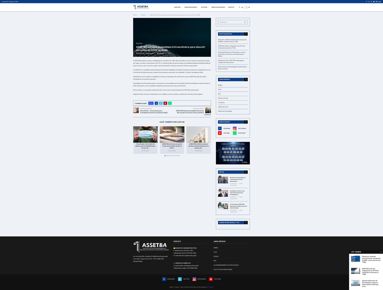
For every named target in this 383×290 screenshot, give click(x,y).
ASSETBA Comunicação (146, 53)
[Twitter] (369, 1)
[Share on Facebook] (156, 103)
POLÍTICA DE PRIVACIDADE (223, 269)
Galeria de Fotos (223, 107)
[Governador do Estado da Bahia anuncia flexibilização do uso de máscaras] (145, 134)
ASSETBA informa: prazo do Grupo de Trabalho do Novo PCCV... (172, 146)
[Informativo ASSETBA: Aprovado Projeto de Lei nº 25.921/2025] (223, 206)
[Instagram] (371, 1)
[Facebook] (366, 1)
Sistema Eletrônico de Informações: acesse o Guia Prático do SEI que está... (370, 283)
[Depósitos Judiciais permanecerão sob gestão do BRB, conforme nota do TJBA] (355, 259)
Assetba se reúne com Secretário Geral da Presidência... (237, 192)
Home (135, 15)
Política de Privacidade (225, 111)
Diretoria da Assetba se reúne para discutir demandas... (237, 179)
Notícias (204, 7)
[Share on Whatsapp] (170, 103)
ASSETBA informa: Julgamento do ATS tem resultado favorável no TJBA (370, 271)
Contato (231, 7)
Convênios (221, 102)
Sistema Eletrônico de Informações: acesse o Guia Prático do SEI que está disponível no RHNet (232, 54)
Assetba (177, 7)
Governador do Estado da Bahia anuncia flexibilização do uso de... (145, 146)
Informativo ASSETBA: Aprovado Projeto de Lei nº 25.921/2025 (238, 206)
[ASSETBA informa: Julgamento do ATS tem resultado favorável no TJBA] (355, 271)
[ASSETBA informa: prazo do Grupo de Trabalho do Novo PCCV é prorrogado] (172, 134)
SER (219, 94)
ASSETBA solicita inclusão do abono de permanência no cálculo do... (199, 146)
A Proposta (210, 287)
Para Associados (191, 7)
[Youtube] (374, 1)
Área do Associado (218, 7)
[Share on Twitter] (161, 103)
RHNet (220, 85)
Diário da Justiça (223, 98)
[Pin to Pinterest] (165, 103)
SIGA (219, 89)
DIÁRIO (216, 256)
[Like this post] (151, 103)
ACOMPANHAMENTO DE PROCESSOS (226, 265)
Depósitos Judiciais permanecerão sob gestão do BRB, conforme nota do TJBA (371, 259)
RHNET (216, 248)
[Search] (240, 7)
